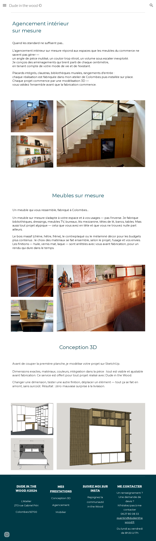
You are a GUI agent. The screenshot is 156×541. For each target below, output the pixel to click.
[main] (78, 55)
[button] (4, 5)
